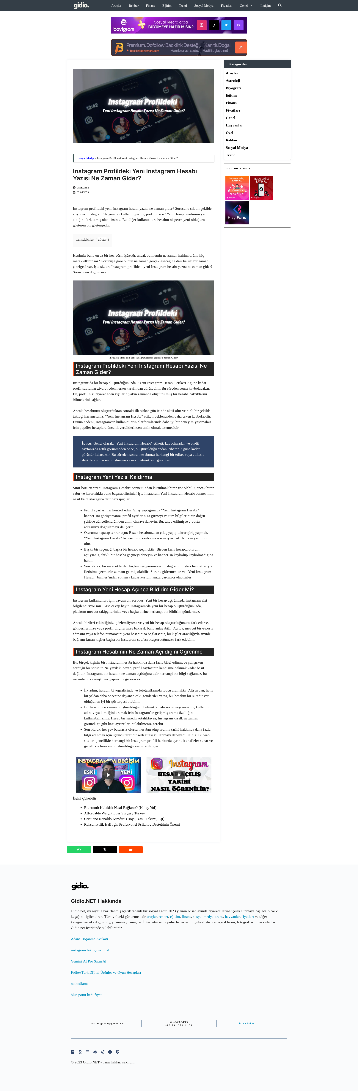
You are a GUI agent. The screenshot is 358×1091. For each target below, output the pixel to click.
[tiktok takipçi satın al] (261, 198)
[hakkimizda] (73, 1052)
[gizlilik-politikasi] (102, 1052)
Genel (244, 5)
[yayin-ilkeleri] (95, 1052)
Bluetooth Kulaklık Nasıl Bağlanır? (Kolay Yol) (120, 807)
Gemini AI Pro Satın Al (88, 961)
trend (219, 916)
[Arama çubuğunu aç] (279, 5)
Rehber (134, 5)
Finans (150, 5)
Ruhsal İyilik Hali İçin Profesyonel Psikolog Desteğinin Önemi (132, 824)
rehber (163, 916)
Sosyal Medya (203, 5)
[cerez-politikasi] (110, 1052)
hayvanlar (232, 916)
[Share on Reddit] (131, 849)
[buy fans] (237, 223)
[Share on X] (105, 849)
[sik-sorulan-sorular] (88, 1052)
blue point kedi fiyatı (87, 995)
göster (102, 239)
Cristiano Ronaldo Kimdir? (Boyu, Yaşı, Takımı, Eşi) (124, 819)
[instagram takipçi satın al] (237, 198)
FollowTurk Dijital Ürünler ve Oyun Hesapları (106, 972)
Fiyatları (226, 5)
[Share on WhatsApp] (79, 849)
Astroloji (233, 80)
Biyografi (233, 88)
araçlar (152, 916)
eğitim (175, 916)
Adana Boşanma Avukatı (89, 939)
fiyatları (248, 916)
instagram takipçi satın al (90, 950)
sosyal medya (203, 916)
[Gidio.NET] (81, 5)
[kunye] (80, 1052)
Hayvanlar (234, 125)
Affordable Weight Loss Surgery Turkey (114, 813)
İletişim (265, 5)
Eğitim (167, 5)
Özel (229, 133)
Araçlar (116, 5)
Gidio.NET (83, 187)
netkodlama (80, 983)
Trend (183, 5)
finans (186, 916)
